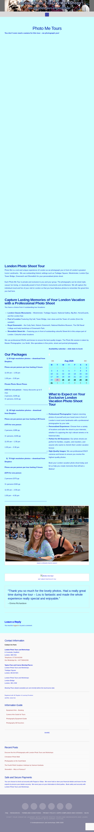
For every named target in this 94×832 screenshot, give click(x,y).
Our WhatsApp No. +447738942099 (17, 660)
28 (75, 380)
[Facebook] (25, 806)
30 (86, 380)
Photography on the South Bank (15, 761)
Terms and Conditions (31, 813)
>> (85, 361)
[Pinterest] (60, 806)
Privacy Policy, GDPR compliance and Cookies (62, 813)
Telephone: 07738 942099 (13, 657)
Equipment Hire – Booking (15, 710)
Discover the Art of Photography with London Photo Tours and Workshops (29, 752)
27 (69, 380)
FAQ (6, 813)
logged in (16, 625)
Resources (15, 813)
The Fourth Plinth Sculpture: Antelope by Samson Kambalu (24, 765)
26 (63, 380)
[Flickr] (68, 806)
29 (81, 380)
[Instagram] (51, 806)
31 (52, 383)
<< (52, 361)
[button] (47, 15)
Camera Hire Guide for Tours (15, 714)
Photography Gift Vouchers (15, 723)
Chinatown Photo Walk (12, 757)
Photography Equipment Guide (16, 719)
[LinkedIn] (42, 806)
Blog (87, 813)
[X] (34, 806)
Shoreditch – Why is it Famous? (15, 769)
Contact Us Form (11, 645)
